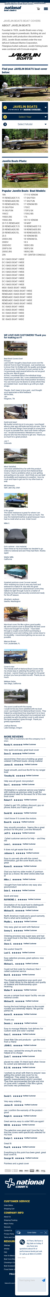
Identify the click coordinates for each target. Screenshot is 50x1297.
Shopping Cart (9, 1209)
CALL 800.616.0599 (12, 2)
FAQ (5, 1252)
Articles (6, 1249)
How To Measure (10, 1256)
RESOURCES (11, 1241)
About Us (7, 1217)
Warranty (7, 1227)
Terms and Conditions (12, 1237)
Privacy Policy (9, 1234)
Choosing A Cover (10, 1262)
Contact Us (8, 1230)
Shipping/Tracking (10, 1220)
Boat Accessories (10, 1266)
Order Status (8, 1205)
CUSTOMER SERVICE (17, 1201)
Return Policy (8, 1224)
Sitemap (7, 1245)
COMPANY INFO (14, 1212)
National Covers (9, 1283)
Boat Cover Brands (10, 1259)
